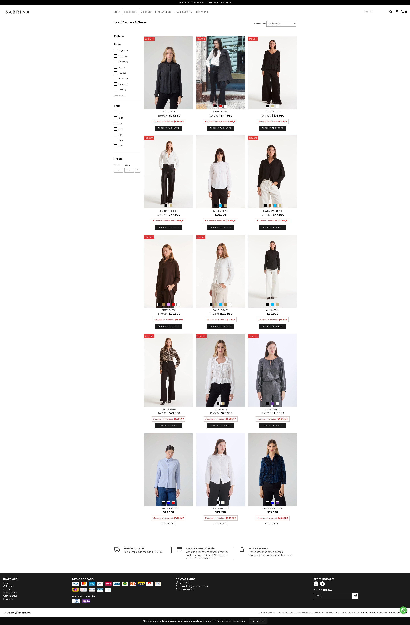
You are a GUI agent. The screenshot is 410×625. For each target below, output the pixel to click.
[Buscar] (390, 12)
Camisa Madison (168, 211)
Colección (130, 12)
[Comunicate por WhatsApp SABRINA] (403, 610)
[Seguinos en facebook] (322, 583)
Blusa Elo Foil (273, 409)
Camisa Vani (272, 310)
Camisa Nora (168, 409)
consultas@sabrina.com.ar (194, 586)
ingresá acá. (369, 613)
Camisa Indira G (168, 112)
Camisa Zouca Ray (168, 508)
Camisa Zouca (220, 310)
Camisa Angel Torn (272, 508)
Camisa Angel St (221, 508)
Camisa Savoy (220, 112)
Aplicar (137, 170)
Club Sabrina (183, 12)
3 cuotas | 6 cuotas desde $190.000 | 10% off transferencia (205, 2)
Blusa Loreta (272, 112)
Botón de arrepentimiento (393, 613)
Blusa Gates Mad (272, 211)
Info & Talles (163, 12)
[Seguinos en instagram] (316, 583)
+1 (277, 106)
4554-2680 (185, 583)
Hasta (127, 165)
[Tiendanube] (17, 614)
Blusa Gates (168, 310)
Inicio (116, 12)
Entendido (258, 621)
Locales (146, 12)
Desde (116, 165)
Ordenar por (260, 23)
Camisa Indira (220, 211)
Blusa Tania (220, 409)
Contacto (202, 12)
